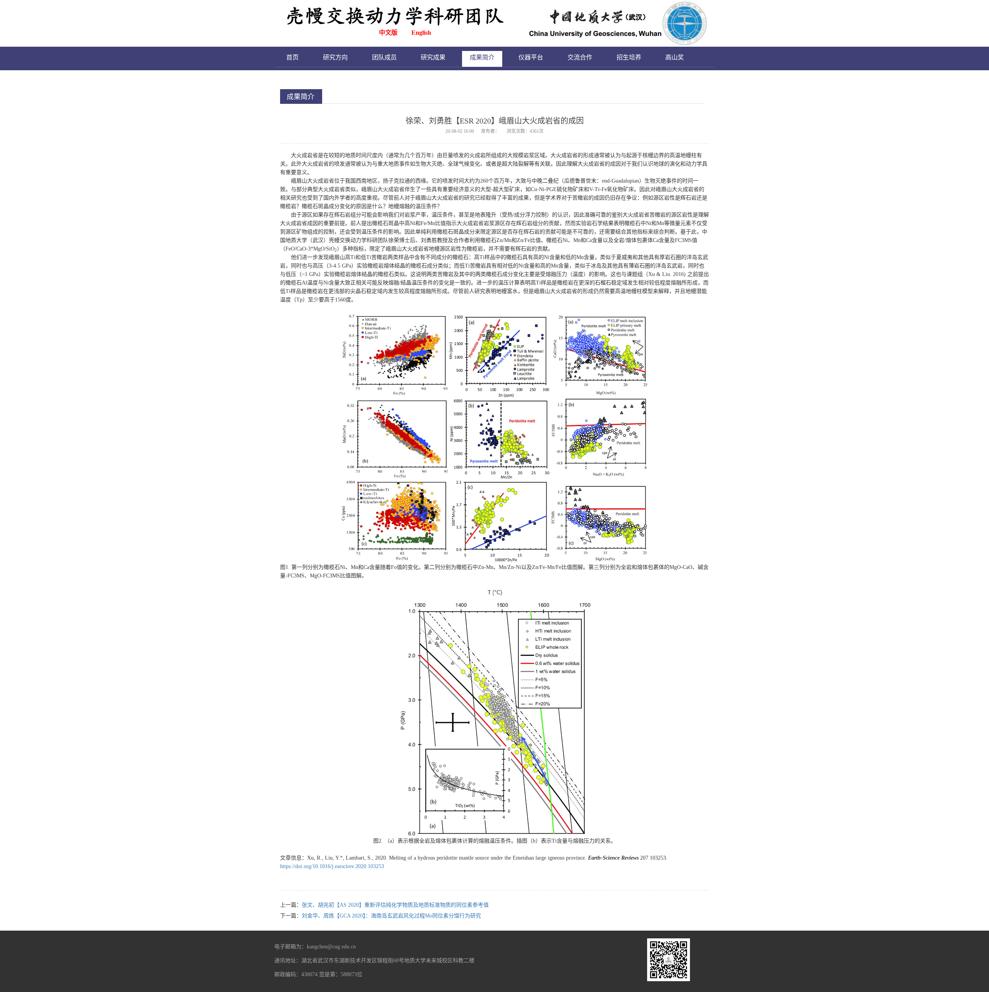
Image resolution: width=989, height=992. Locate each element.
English (421, 32)
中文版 (388, 32)
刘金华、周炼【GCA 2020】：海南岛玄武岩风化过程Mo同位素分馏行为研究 (391, 916)
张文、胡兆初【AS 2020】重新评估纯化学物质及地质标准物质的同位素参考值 (395, 905)
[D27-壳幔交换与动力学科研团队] (497, 22)
